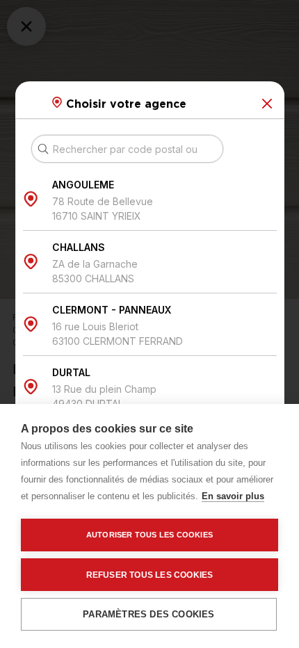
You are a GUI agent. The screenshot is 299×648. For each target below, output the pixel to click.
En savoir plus (233, 496)
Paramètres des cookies (148, 614)
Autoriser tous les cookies (149, 534)
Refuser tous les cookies (149, 575)
